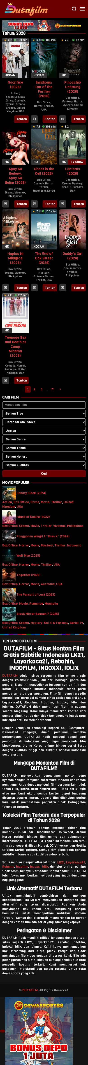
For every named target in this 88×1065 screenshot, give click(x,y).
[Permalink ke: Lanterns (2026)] (72, 144)
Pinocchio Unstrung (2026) (72, 87)
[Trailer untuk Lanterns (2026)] (62, 204)
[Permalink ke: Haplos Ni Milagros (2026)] (15, 229)
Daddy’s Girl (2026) (72, 256)
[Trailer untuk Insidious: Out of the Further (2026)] (34, 119)
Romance (10, 369)
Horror (38, 106)
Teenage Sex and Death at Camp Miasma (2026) (15, 346)
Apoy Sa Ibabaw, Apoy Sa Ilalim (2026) (15, 176)
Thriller (48, 106)
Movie (45, 502)
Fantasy (67, 101)
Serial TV (76, 623)
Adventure (12, 97)
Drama (9, 192)
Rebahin (8, 867)
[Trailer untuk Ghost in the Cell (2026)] (34, 204)
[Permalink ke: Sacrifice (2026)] (15, 58)
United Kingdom (16, 109)
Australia (48, 584)
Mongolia (51, 603)
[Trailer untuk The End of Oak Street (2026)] (34, 288)
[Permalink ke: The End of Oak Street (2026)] (44, 229)
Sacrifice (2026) (15, 84)
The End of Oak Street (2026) (44, 258)
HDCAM (10, 75)
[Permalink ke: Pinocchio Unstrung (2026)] (72, 58)
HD (64, 75)
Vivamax (20, 192)
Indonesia (39, 191)
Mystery (68, 105)
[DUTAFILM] (26, 9)
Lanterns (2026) (72, 171)
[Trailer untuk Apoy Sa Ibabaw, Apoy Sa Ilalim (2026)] (5, 204)
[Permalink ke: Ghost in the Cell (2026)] (44, 144)
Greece (10, 108)
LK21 (60, 862)
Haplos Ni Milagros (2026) (15, 258)
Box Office (43, 102)
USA (21, 111)
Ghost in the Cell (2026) (44, 171)
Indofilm (22, 867)
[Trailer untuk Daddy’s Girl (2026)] (62, 288)
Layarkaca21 (75, 862)
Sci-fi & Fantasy (72, 187)
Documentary (72, 268)
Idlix (45, 867)
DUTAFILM (10, 676)
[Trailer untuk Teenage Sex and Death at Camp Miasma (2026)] (5, 380)
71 (52, 389)
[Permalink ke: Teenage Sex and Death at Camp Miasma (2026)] (15, 313)
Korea (51, 191)
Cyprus (9, 104)
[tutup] (2, 1031)
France (20, 104)
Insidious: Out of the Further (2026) (43, 89)
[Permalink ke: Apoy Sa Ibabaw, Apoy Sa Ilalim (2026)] (15, 144)
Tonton (21, 119)
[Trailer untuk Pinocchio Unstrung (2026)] (62, 119)
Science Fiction (43, 276)
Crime (34, 502)
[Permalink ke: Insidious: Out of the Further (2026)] (44, 58)
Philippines (15, 196)
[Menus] (82, 9)
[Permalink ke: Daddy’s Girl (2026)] (72, 229)
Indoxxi (35, 867)
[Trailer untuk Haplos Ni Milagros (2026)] (5, 288)
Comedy (20, 100)
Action (15, 93)
